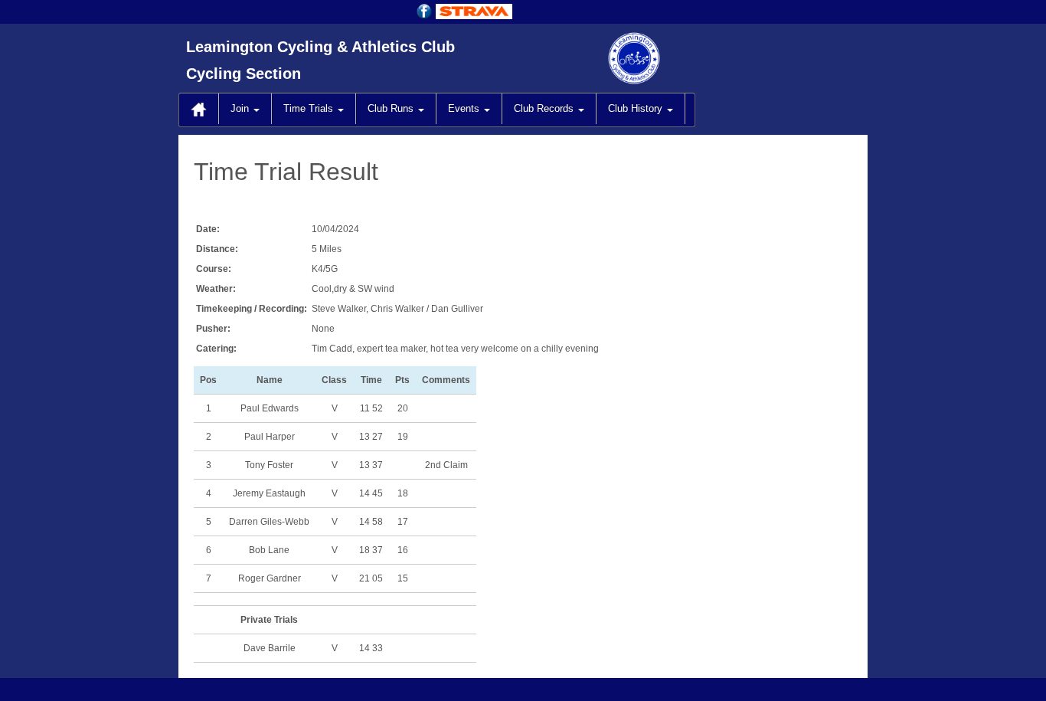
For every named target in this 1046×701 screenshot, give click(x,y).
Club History (636, 108)
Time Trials (309, 108)
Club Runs (392, 108)
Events (465, 108)
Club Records (545, 108)
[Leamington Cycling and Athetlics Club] (328, 57)
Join (241, 108)
